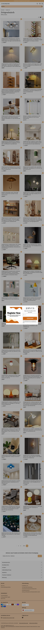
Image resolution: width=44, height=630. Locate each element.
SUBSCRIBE (30, 318)
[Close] (37, 306)
